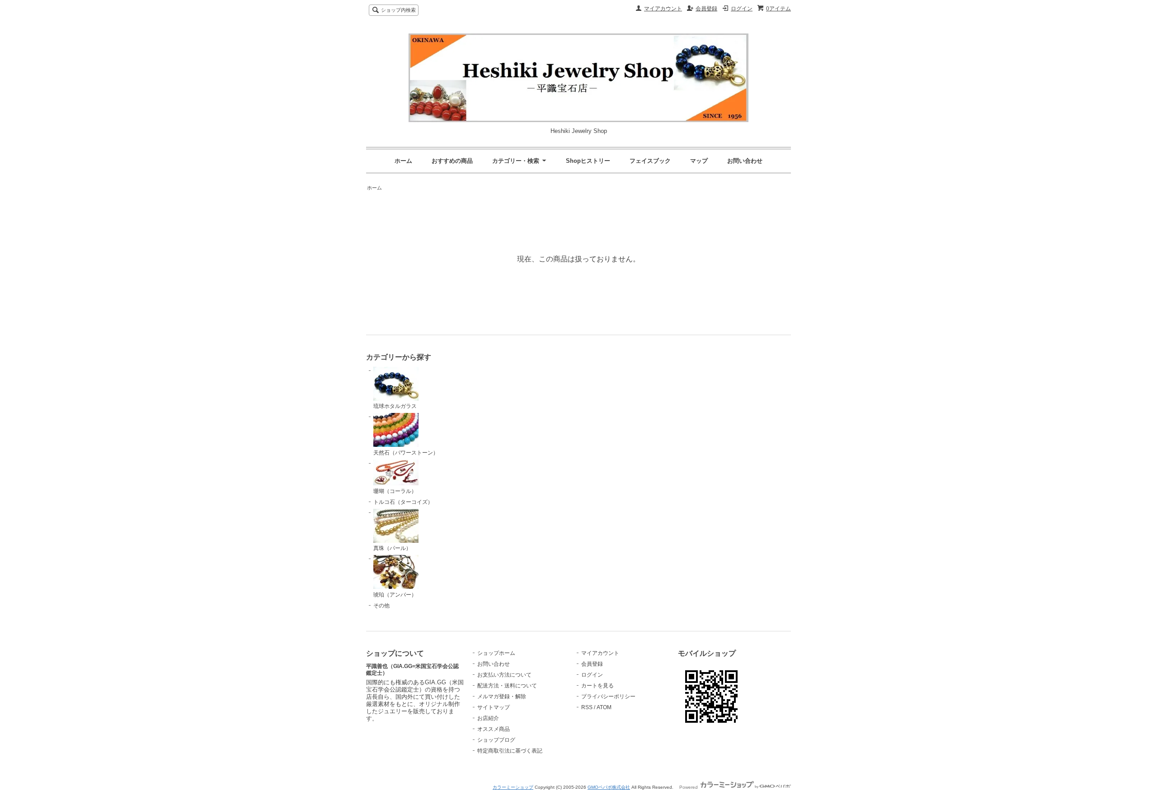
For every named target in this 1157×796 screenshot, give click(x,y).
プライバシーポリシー (608, 696)
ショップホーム (496, 653)
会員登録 (706, 8)
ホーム (403, 160)
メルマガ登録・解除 (501, 696)
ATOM (604, 707)
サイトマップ (493, 707)
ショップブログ (496, 740)
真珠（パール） (392, 548)
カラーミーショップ (513, 787)
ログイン (742, 8)
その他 (381, 605)
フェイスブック (650, 160)
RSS (587, 707)
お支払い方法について (504, 675)
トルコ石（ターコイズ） (403, 502)
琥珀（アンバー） (395, 595)
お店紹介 (488, 718)
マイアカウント (663, 8)
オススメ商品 (493, 729)
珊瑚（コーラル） (395, 491)
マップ (699, 160)
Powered (689, 787)
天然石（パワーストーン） (405, 453)
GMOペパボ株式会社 (609, 787)
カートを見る (597, 685)
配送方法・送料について (507, 685)
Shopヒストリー (588, 160)
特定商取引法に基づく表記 (509, 751)
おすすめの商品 (452, 160)
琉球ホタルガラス (395, 406)
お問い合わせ (744, 160)
